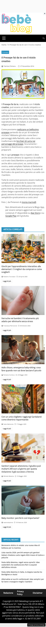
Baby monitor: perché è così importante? (20, 518)
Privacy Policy (20, 593)
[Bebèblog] (16, 23)
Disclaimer (38, 592)
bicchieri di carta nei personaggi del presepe (18, 142)
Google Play (10, 215)
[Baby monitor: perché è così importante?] (23, 500)
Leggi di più (7, 281)
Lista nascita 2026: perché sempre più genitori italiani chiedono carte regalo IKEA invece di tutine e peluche (22, 555)
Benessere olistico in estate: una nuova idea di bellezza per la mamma (20, 546)
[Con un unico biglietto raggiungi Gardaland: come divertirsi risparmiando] (23, 398)
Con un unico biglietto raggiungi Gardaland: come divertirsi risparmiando (21, 418)
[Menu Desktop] (3, 38)
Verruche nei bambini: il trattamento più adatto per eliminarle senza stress (20, 320)
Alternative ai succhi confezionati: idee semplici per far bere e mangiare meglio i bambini (22, 580)
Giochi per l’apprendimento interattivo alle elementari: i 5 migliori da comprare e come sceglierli (21, 269)
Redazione (8, 592)
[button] (44, 38)
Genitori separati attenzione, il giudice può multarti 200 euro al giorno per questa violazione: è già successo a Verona (21, 469)
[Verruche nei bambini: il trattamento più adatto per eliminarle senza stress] (23, 300)
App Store (35, 213)
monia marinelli (29, 202)
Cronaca (5, 52)
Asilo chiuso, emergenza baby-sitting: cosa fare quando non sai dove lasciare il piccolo (21, 369)
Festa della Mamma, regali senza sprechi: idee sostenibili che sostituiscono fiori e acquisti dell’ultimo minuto (20, 565)
